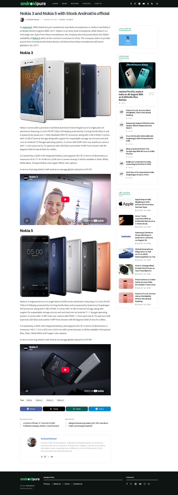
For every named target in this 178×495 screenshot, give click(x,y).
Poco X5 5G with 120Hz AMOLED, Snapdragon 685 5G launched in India (140, 138)
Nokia (29, 400)
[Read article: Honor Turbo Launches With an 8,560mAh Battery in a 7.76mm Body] (126, 220)
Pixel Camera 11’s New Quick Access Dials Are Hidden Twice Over (145, 282)
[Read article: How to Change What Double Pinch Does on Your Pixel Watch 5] (126, 269)
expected (27, 27)
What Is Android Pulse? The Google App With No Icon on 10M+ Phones (140, 151)
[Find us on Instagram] (148, 3)
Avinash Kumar (33, 19)
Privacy (47, 484)
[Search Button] (157, 3)
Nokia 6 (36, 38)
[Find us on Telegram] (139, 3)
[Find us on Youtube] (144, 3)
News (64, 3)
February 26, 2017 (50, 19)
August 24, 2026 (143, 210)
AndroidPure (30, 486)
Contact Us (77, 484)
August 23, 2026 (143, 227)
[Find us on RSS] (152, 3)
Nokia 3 (39, 400)
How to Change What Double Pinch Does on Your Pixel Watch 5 (145, 268)
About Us (57, 484)
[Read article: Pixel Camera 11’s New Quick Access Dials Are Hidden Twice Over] (126, 283)
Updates (87, 3)
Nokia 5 (49, 400)
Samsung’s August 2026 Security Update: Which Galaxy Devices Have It (140, 125)
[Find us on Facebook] (131, 3)
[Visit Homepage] (33, 3)
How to (98, 3)
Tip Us (67, 484)
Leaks (55, 3)
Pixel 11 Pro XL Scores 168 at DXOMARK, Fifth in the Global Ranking (138, 113)
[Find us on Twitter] (135, 3)
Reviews (75, 3)
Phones (69, 19)
